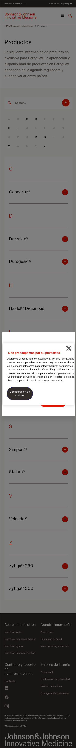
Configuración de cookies (20, 393)
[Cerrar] (68, 348)
